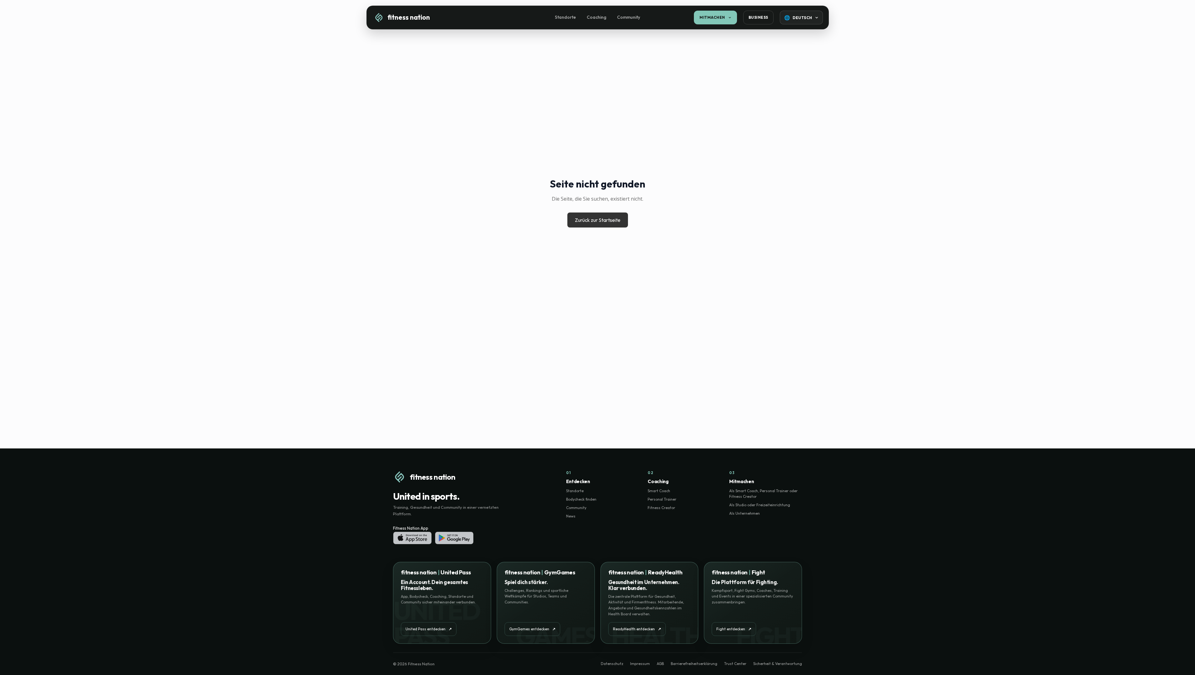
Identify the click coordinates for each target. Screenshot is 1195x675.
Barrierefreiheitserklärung (694, 663)
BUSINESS (758, 17)
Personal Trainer (662, 499)
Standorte (565, 17)
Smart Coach (659, 490)
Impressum (640, 663)
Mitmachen (712, 17)
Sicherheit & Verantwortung (777, 663)
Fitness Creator (661, 507)
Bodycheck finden (581, 499)
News (570, 516)
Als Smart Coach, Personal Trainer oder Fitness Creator (763, 493)
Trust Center (735, 663)
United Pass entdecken (429, 629)
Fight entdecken (733, 629)
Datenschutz (612, 663)
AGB (660, 663)
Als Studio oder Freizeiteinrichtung (759, 504)
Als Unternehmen (744, 513)
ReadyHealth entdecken (637, 629)
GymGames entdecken (532, 629)
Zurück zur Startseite (597, 220)
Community (628, 17)
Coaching (596, 17)
